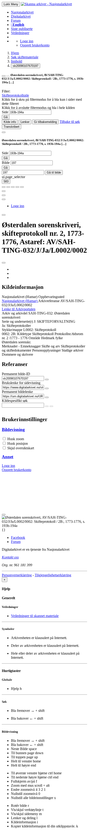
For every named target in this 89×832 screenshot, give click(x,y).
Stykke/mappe (12, 330)
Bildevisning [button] (13, 429)
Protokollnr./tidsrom (69, 334)
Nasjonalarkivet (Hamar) (19, 297)
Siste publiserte (22, 29)
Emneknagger (31, 346)
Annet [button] (7, 456)
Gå (6, 117)
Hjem (15, 53)
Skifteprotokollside (15, 95)
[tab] (44, 429)
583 (6, 181)
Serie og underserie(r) (17, 321)
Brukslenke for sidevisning (21, 383)
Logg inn (26, 41)
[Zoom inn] (3, 187)
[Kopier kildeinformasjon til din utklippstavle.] (3, 195)
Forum (16, 20)
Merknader (10, 346)
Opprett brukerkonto (35, 45)
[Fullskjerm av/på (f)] (3, 191)
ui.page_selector (13, 177)
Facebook (18, 537)
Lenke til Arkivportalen (18, 309)
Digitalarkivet (21, 16)
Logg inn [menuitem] (17, 206)
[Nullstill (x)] (22, 187)
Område (34, 338)
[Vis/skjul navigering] (3, 132)
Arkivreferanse (49, 301)
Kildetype (24, 334)
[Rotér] (13, 187)
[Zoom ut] (8, 187)
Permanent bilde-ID (16, 374)
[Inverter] (17, 187)
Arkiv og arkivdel (14, 313)
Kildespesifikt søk (15, 401)
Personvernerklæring (17, 575)
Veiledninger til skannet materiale (35, 616)
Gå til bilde (54, 172)
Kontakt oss (10, 557)
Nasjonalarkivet (22, 12)
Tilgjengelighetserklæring (53, 575)
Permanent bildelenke (17, 392)
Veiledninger (20, 33)
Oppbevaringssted (51, 297)
